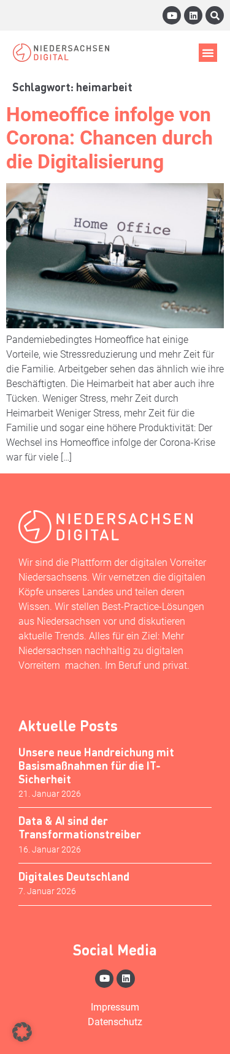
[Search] (214, 15)
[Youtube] (172, 15)
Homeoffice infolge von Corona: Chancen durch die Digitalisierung (109, 138)
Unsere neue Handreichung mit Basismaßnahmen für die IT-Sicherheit (96, 765)
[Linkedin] (193, 15)
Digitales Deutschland (73, 876)
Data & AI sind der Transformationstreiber (79, 827)
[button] (208, 52)
